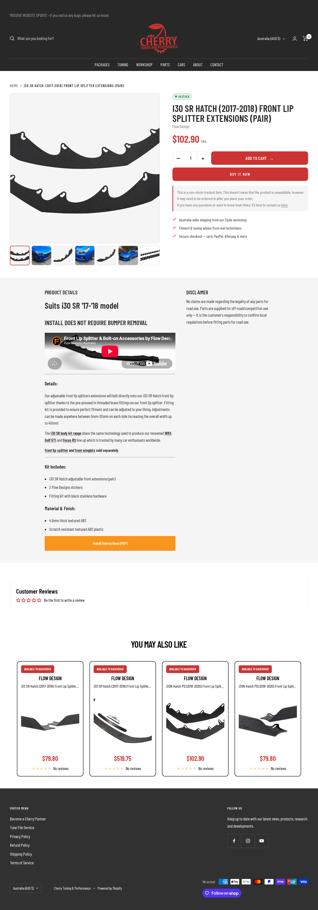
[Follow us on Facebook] (234, 841)
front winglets (85, 450)
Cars (181, 64)
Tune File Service (22, 827)
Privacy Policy (20, 836)
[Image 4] (85, 255)
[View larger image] (85, 168)
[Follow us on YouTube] (261, 841)
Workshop (144, 64)
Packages (102, 64)
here (284, 204)
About (197, 64)
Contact (216, 64)
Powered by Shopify (110, 888)
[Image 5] (106, 255)
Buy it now (240, 174)
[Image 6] (128, 255)
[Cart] (305, 38)
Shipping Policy (21, 853)
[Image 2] (41, 255)
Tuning (123, 64)
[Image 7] (150, 255)
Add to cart (259, 158)
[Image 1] (20, 255)
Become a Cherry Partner (28, 818)
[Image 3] (63, 255)
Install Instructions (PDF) (110, 543)
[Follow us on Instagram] (248, 841)
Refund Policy (20, 845)
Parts (165, 64)
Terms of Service (22, 862)
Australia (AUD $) (268, 38)
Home (14, 86)
